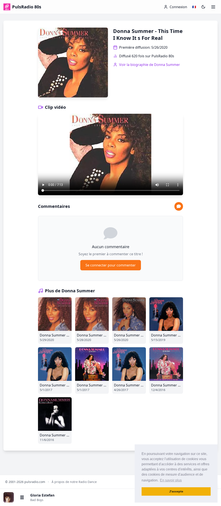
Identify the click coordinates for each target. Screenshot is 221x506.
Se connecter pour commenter (110, 265)
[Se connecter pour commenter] (178, 206)
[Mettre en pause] (22, 497)
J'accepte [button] (176, 491)
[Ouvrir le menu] (213, 7)
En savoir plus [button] (171, 480)
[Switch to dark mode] (203, 7)
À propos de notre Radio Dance (74, 482)
